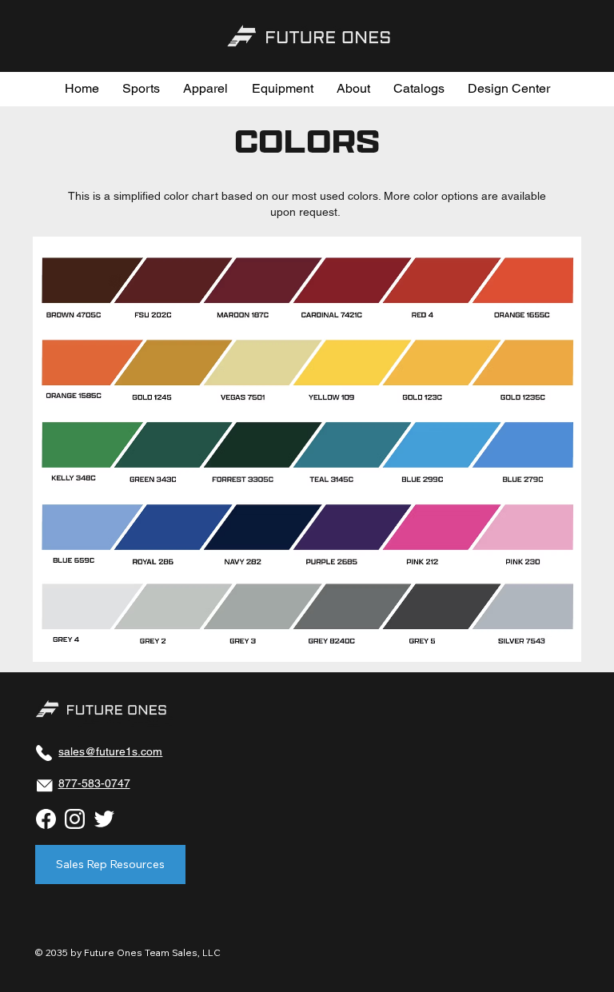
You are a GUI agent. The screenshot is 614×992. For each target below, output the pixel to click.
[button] (141, 89)
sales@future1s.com (110, 751)
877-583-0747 (94, 783)
